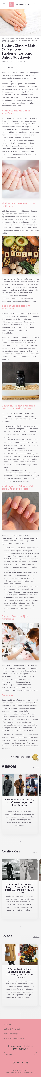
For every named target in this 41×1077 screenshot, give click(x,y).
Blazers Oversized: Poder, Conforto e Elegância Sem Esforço (19, 802)
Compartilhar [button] (9, 67)
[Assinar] (34, 1054)
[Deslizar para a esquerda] (16, 842)
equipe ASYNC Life (29, 1072)
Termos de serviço (11, 1034)
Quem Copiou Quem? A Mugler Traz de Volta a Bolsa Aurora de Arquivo (19, 887)
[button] (4, 4)
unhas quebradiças (16, 330)
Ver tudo (36, 767)
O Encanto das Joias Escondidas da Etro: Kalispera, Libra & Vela (19, 972)
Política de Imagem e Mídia (14, 1038)
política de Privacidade (12, 1029)
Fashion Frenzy (23, 1070)
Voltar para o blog (21, 757)
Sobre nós (8, 1024)
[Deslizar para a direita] (25, 842)
